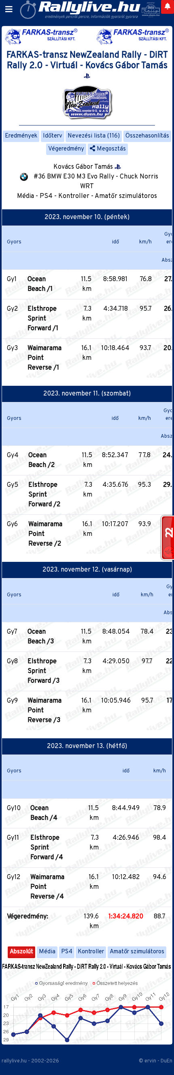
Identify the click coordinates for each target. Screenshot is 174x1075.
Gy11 (13, 838)
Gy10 (14, 808)
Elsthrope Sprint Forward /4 (46, 848)
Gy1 (12, 279)
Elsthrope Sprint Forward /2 (44, 495)
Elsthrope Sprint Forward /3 (43, 671)
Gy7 (12, 632)
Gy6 (12, 524)
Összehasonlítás (147, 136)
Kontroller (91, 952)
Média (47, 952)
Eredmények (21, 136)
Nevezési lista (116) (94, 136)
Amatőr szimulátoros (137, 952)
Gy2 (12, 309)
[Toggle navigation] (9, 9)
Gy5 (12, 485)
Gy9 (12, 701)
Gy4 (13, 456)
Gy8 (12, 662)
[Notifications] (167, 7)
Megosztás (110, 149)
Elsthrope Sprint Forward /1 (43, 319)
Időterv (52, 136)
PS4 (66, 952)
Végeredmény (66, 149)
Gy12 (13, 877)
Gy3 (12, 348)
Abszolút (21, 952)
